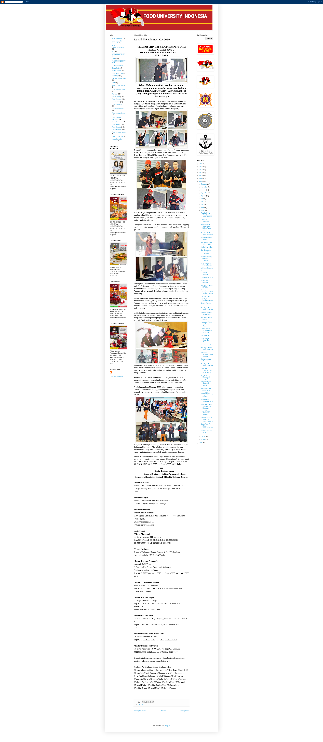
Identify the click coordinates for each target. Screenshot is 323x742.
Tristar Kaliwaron (117, 122)
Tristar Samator (116, 127)
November (204, 187)
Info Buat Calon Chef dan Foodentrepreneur (207, 298)
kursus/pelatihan (116, 70)
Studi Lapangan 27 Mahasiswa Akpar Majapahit (207, 419)
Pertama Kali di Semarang (205, 281)
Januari (203, 439)
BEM (113, 51)
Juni (202, 202)
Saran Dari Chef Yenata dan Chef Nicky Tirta (206, 330)
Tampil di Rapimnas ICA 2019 (206, 286)
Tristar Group (116, 102)
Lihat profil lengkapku (116, 376)
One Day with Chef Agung (206, 318)
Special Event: (205, 335)
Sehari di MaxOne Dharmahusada (206, 264)
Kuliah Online (116, 68)
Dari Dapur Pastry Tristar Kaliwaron (207, 308)
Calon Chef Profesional (205, 220)
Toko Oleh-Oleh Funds (119, 90)
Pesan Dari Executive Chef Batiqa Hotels (206, 370)
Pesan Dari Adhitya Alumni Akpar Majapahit (206, 406)
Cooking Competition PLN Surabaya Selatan (207, 291)
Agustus (203, 196)
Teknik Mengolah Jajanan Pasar (206, 389)
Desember (204, 184)
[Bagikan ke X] (148, 702)
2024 (201, 167)
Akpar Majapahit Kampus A (117, 42)
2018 (201, 443)
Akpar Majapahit (117, 38)
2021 (201, 175)
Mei (202, 205)
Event (141, 704)
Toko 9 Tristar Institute (118, 85)
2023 (201, 170)
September (204, 193)
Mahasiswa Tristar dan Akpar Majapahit (206, 324)
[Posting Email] (139, 701)
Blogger (167, 726)
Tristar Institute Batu (118, 109)
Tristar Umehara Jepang (119, 132)
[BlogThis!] (145, 702)
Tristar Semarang (117, 129)
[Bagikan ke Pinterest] (153, 702)
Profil (113, 83)
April (202, 208)
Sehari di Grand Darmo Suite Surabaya (205, 413)
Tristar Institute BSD (118, 104)
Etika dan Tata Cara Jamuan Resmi (206, 313)
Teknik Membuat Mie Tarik (206, 360)
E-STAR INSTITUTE (118, 54)
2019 (201, 181)
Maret (203, 210)
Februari (203, 436)
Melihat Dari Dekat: (206, 247)
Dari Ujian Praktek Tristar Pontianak (207, 233)
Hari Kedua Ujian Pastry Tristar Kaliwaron (206, 252)
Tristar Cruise (116, 97)
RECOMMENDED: (207, 277)
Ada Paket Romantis (207, 268)
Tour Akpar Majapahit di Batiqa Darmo (206, 377)
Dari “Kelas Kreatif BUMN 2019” (206, 243)
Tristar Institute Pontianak (116, 118)
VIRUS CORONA (117, 136)
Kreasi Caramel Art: (206, 345)
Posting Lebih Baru (140, 711)
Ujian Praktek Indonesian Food (207, 400)
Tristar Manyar (116, 124)
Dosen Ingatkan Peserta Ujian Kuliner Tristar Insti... (206, 227)
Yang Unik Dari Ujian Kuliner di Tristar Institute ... (207, 215)
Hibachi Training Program (206, 304)
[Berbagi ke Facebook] (150, 702)
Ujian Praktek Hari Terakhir (206, 238)
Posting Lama (184, 711)
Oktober (203, 190)
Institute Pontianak (117, 65)
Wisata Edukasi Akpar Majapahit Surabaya (207, 395)
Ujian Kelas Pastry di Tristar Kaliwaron (206, 258)
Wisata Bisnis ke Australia (117, 140)
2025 (201, 164)
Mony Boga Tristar (117, 73)
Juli (202, 199)
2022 (201, 172)
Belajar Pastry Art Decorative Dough (206, 383)
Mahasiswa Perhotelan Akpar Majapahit (207, 354)
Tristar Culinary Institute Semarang (205, 272)
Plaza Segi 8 (115, 76)
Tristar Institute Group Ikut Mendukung (205, 340)
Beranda (163, 711)
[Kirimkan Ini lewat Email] (143, 702)
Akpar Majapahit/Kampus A (118, 46)
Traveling (114, 94)
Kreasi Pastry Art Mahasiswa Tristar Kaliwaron (207, 426)
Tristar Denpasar (117, 99)
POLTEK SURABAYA (119, 78)
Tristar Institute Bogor (118, 113)
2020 (201, 178)
